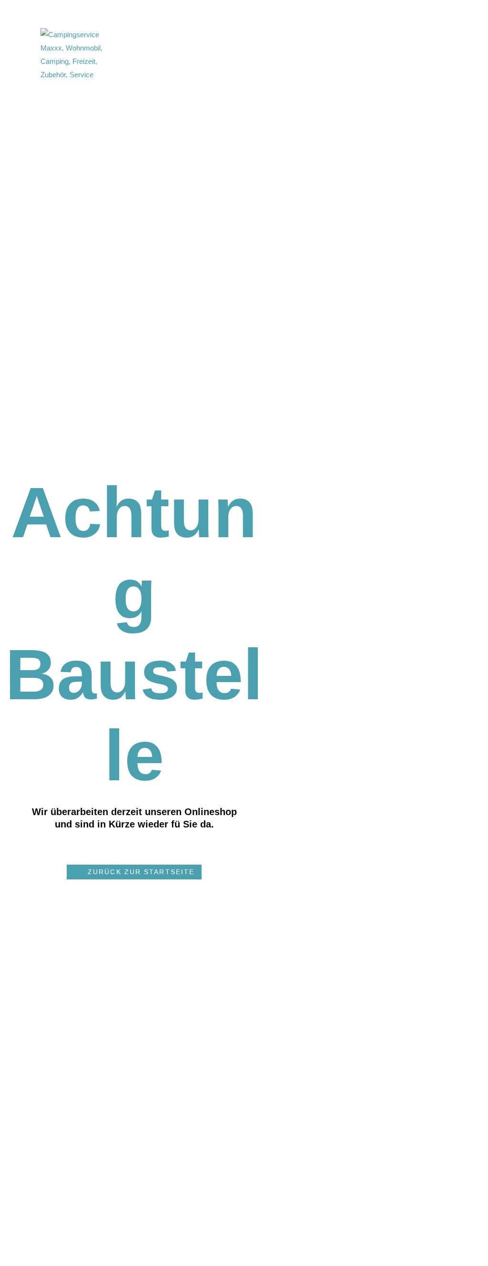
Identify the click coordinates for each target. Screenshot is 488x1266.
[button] (134, 872)
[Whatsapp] (304, 55)
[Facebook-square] (270, 55)
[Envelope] (287, 55)
